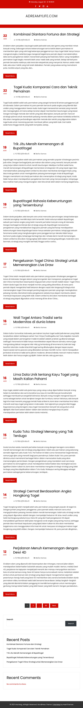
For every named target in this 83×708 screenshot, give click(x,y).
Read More (10, 76)
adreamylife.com (41, 16)
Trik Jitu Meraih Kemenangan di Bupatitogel (38, 146)
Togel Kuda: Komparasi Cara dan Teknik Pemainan (45, 89)
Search (10, 619)
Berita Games (41, 40)
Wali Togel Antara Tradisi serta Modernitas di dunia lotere (37, 319)
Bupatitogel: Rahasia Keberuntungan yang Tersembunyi (42, 203)
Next (54, 605)
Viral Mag (56, 704)
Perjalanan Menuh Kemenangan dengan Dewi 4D (45, 550)
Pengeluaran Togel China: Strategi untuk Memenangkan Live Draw (45, 262)
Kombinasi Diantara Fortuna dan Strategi (47, 34)
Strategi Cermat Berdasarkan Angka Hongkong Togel (42, 493)
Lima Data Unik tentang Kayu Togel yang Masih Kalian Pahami (45, 376)
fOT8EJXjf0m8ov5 (23, 40)
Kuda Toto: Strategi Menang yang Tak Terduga (43, 433)
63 (46, 605)
